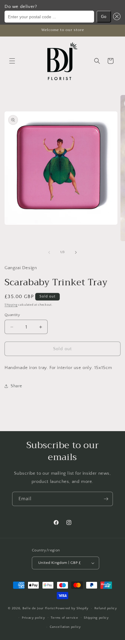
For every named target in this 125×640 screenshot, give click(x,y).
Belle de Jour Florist (38, 608)
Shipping (11, 305)
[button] (116, 17)
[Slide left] (49, 252)
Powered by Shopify (72, 608)
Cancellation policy (65, 627)
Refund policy (105, 608)
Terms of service (64, 618)
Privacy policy (33, 618)
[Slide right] (76, 252)
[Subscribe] (106, 499)
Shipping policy (96, 618)
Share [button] (16, 386)
